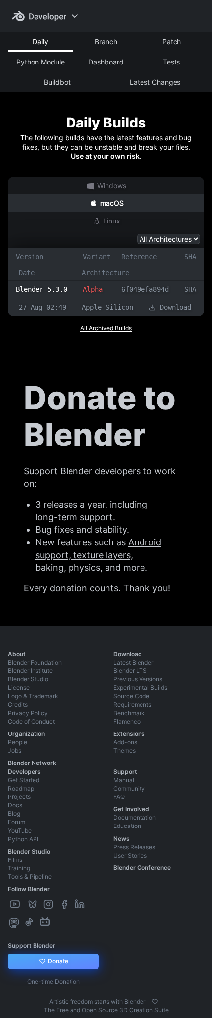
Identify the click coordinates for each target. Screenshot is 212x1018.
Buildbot (57, 82)
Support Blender (31, 945)
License (19, 687)
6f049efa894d (145, 289)
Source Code (131, 696)
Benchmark (129, 713)
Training (19, 868)
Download (175, 307)
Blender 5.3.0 (41, 289)
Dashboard (106, 62)
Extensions (129, 733)
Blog (14, 813)
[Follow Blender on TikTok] (30, 922)
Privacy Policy (28, 713)
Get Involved (131, 809)
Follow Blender (29, 888)
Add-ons (125, 742)
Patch (171, 41)
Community (129, 788)
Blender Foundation (35, 662)
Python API (23, 839)
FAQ (119, 796)
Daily (40, 41)
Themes (124, 750)
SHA (190, 289)
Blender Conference (142, 867)
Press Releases (134, 847)
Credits (18, 704)
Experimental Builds (140, 687)
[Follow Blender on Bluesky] (33, 904)
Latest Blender (133, 662)
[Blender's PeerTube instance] (25, 904)
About (17, 654)
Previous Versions (137, 679)
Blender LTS (130, 670)
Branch (106, 41)
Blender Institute (30, 670)
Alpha (93, 289)
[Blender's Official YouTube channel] (16, 904)
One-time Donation (53, 981)
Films (15, 859)
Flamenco (127, 721)
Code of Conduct (31, 721)
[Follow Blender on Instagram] (49, 904)
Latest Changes (155, 82)
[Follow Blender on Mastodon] (15, 922)
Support (125, 771)
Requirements (132, 704)
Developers (24, 771)
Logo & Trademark (33, 696)
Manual (123, 780)
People (17, 742)
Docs (15, 805)
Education (127, 825)
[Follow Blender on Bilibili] (46, 922)
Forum (16, 822)
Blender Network (32, 762)
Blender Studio (28, 679)
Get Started (23, 780)
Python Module (40, 62)
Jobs (14, 750)
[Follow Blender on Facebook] (65, 904)
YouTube (20, 830)
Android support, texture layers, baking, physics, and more (98, 555)
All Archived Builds (106, 328)
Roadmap (21, 788)
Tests (171, 62)
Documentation (134, 817)
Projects (19, 796)
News (121, 838)
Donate (57, 961)
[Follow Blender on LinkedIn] (81, 904)
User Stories (130, 855)
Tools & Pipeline (30, 876)
